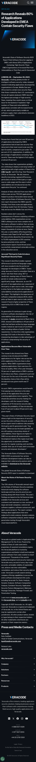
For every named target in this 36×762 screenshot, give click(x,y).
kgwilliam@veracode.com (11, 641)
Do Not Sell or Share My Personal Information (18, 747)
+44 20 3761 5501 (18, 737)
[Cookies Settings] (2, 759)
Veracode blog (9, 600)
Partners (4, 675)
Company (4, 664)
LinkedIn (24, 600)
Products (4, 686)
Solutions (5, 670)
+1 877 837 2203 (18, 732)
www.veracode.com (19, 597)
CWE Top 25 (5, 172)
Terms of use (18, 750)
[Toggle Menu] (32, 2)
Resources (5, 681)
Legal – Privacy (18, 744)
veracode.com (6, 649)
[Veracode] (9, 2)
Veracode (5, 80)
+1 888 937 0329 (18, 727)
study (13, 319)
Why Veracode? (7, 658)
